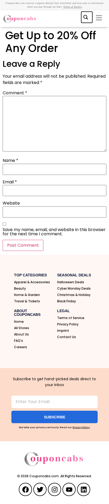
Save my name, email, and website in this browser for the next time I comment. (54, 232)
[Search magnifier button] (86, 16)
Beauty (20, 288)
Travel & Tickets (27, 301)
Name (10, 160)
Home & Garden (27, 295)
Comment (15, 93)
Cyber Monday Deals (74, 288)
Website (11, 203)
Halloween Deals (70, 282)
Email (10, 182)
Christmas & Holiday (73, 295)
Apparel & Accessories (32, 282)
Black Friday (66, 301)
